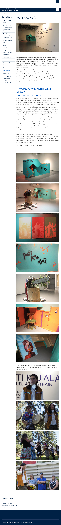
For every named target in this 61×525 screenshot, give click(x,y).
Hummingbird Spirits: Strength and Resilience (7, 52)
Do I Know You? (7, 68)
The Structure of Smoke (7, 21)
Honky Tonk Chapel (6, 46)
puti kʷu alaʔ (6, 70)
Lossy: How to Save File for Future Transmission (7, 79)
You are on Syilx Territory (7, 64)
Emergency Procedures (7, 522)
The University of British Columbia (26, 3)
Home (3, 13)
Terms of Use (16, 522)
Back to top (5, 507)
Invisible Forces (7, 60)
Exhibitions (7, 13)
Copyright (23, 522)
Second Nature (7, 57)
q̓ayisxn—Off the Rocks (7, 41)
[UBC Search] (57, 2)
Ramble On (6, 73)
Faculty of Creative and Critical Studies (12, 500)
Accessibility (29, 522)
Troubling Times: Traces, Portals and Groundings (8, 35)
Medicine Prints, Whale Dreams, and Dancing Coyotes (7, 28)
